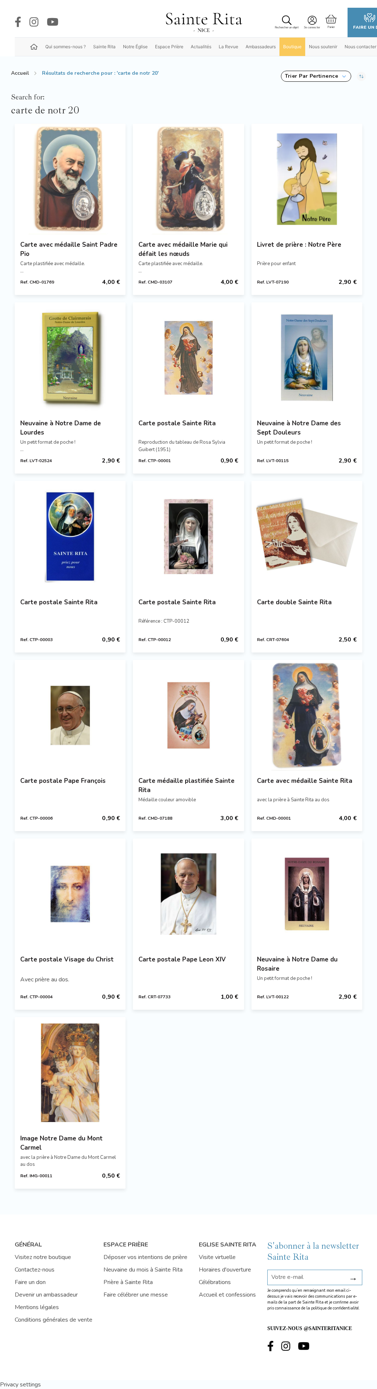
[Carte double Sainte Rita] (306, 536)
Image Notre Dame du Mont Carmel (61, 1143)
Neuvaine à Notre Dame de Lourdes (60, 428)
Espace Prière (169, 46)
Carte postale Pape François (63, 781)
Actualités (201, 46)
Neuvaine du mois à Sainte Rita (143, 1270)
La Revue (228, 46)
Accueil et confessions (227, 1295)
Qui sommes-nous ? (65, 46)
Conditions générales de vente (53, 1320)
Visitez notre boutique (43, 1257)
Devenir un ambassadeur (46, 1295)
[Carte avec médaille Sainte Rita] (306, 715)
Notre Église (135, 46)
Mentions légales (37, 1307)
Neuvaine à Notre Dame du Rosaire (297, 964)
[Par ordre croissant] (361, 76)
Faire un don (30, 1282)
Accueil (20, 73)
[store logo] (204, 22)
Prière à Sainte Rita (128, 1282)
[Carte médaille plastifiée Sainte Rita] (188, 715)
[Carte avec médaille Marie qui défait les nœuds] (188, 179)
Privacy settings (20, 1385)
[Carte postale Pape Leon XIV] (188, 893)
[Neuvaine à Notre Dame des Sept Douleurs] (306, 357)
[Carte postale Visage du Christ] (70, 893)
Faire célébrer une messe (135, 1295)
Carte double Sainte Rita (294, 602)
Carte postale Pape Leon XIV (182, 959)
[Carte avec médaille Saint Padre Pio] (70, 179)
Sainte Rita (104, 46)
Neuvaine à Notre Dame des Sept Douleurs (299, 428)
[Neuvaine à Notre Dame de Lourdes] (70, 357)
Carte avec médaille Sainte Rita (304, 781)
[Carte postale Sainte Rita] (188, 357)
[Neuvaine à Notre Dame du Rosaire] (306, 893)
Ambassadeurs (261, 46)
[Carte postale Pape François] (70, 715)
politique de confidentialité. (335, 1308)
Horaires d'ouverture (225, 1270)
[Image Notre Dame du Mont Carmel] (70, 1072)
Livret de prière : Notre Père (299, 244)
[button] (316, 76)
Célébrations (215, 1282)
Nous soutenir (323, 46)
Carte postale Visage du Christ (67, 959)
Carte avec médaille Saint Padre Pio (68, 249)
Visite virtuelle (217, 1257)
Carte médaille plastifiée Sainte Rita (186, 785)
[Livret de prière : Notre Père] (306, 179)
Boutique (292, 46)
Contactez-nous (34, 1270)
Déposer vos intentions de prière (145, 1257)
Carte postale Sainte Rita (177, 423)
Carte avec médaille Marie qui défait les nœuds (183, 249)
